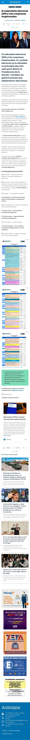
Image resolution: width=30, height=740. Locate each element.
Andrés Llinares (10, 20)
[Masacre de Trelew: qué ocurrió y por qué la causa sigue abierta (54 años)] (15, 561)
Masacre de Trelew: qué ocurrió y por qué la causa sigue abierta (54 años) (14, 571)
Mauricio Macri (20, 117)
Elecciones (18, 7)
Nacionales (11, 7)
